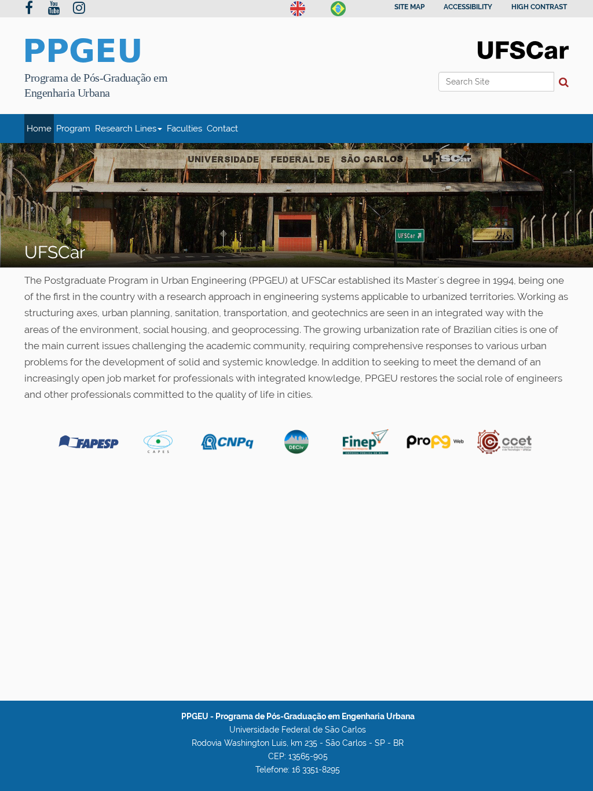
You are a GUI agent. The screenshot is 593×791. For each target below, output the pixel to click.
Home (39, 128)
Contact (222, 128)
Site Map (409, 7)
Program (73, 128)
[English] (297, 7)
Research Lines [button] (125, 128)
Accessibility (468, 7)
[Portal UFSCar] (523, 49)
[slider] (296, 205)
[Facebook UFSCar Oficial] (29, 9)
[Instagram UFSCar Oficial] (79, 9)
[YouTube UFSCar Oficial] (54, 9)
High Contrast (539, 7)
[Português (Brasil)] (338, 7)
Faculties (184, 128)
